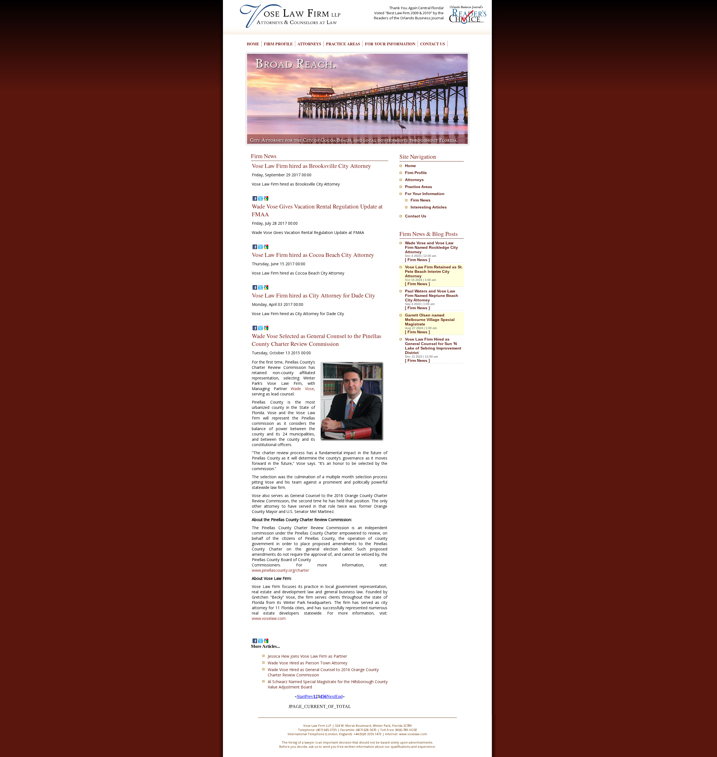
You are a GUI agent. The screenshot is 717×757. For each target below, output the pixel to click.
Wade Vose (302, 388)
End (339, 696)
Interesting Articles (429, 207)
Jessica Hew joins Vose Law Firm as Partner (307, 656)
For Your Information (424, 193)
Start (301, 696)
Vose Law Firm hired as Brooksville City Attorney (311, 166)
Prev (309, 696)
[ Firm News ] (417, 259)
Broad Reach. (295, 63)
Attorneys (414, 179)
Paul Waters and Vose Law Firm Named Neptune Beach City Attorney (431, 295)
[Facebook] (254, 199)
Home (410, 165)
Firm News (420, 200)
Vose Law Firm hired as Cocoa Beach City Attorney (313, 255)
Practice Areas (418, 186)
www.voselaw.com (269, 618)
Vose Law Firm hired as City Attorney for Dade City (313, 295)
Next (331, 696)
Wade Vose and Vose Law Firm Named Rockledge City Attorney (431, 247)
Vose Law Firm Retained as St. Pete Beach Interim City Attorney (434, 271)
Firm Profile (416, 172)
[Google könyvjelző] (265, 199)
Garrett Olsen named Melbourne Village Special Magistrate (430, 319)
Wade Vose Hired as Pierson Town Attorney (307, 662)
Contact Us (415, 216)
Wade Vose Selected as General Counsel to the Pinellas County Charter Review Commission (316, 340)
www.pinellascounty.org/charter (280, 570)
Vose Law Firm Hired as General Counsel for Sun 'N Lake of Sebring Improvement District (433, 346)
